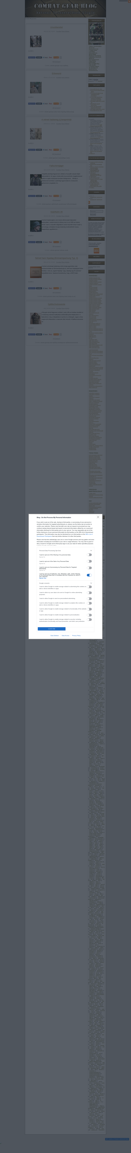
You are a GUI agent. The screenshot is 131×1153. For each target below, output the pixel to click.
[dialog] (65, 576)
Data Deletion (55, 635)
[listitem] (65, 551)
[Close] (99, 517)
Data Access (65, 635)
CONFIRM (51, 629)
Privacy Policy (76, 635)
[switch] (89, 554)
